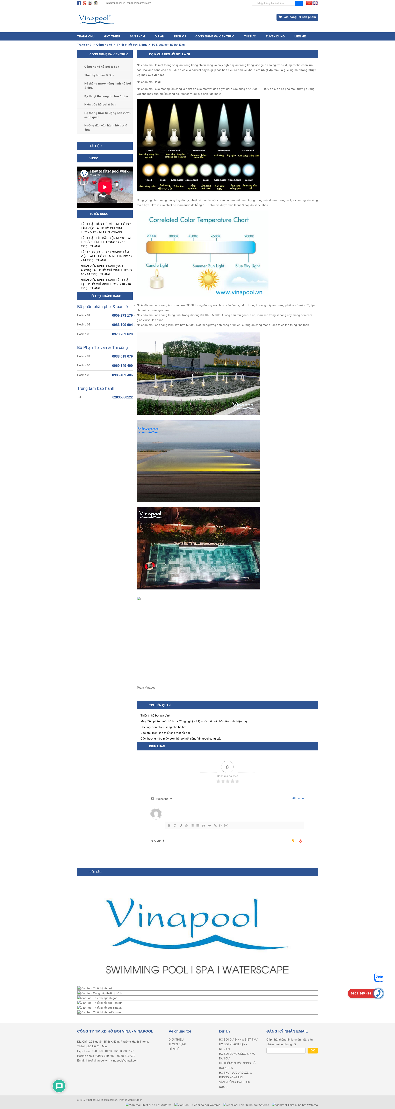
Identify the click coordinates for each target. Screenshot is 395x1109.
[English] (315, 3)
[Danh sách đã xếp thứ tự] (192, 825)
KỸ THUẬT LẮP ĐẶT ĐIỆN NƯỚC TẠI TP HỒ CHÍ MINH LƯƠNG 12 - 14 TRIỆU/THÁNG (106, 242)
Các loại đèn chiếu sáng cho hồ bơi (163, 727)
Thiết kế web (125, 1100)
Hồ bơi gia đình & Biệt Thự (238, 1039)
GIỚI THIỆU (112, 36)
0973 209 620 (122, 334)
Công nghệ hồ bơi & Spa (101, 66)
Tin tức (250, 36)
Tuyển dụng (275, 36)
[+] (226, 825)
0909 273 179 (122, 315)
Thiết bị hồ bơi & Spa (99, 75)
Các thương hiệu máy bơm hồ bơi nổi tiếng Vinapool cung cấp (181, 738)
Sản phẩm (137, 36)
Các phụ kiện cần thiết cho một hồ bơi (165, 732)
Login (300, 798)
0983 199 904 (122, 325)
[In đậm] (169, 825)
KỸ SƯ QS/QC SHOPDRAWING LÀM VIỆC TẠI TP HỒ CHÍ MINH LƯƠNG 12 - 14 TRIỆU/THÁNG (106, 256)
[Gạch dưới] (181, 825)
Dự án (159, 36)
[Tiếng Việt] (309, 3)
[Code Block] (209, 825)
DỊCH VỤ (180, 36)
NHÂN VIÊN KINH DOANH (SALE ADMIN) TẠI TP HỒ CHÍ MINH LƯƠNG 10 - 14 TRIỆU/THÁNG (106, 270)
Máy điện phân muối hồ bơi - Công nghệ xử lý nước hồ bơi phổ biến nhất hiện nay (194, 721)
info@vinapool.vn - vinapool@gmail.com (128, 3)
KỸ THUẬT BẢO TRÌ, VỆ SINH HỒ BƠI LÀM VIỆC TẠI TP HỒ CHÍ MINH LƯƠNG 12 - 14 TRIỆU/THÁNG (106, 228)
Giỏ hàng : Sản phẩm (299, 17)
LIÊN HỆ (300, 36)
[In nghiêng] (175, 825)
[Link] (215, 825)
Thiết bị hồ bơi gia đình (156, 715)
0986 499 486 (122, 375)
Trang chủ (85, 36)
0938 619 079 (122, 356)
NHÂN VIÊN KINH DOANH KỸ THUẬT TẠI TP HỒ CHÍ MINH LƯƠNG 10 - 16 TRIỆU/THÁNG (106, 284)
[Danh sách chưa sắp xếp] (198, 825)
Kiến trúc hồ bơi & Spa (100, 104)
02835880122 (122, 397)
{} (220, 825)
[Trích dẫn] (204, 825)
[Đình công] (186, 825)
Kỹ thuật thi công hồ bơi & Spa (106, 96)
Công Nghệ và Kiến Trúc (214, 36)
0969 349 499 (122, 366)
